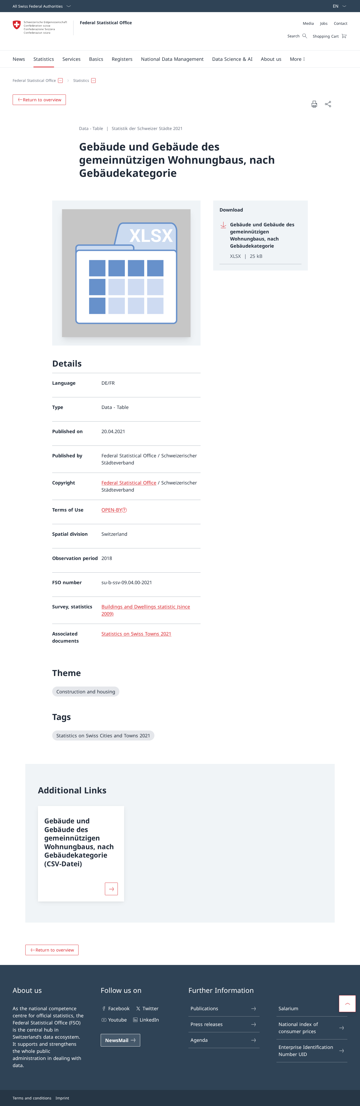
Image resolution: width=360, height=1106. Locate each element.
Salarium (288, 1008)
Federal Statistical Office (106, 23)
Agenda (199, 1040)
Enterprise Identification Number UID (306, 1050)
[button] (18, 59)
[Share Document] (328, 104)
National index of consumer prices (298, 1027)
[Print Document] (314, 104)
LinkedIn (149, 1020)
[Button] (111, 889)
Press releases (207, 1024)
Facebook (119, 1008)
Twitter (150, 1008)
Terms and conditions (32, 1097)
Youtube (117, 1020)
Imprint (62, 1097)
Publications (204, 1008)
